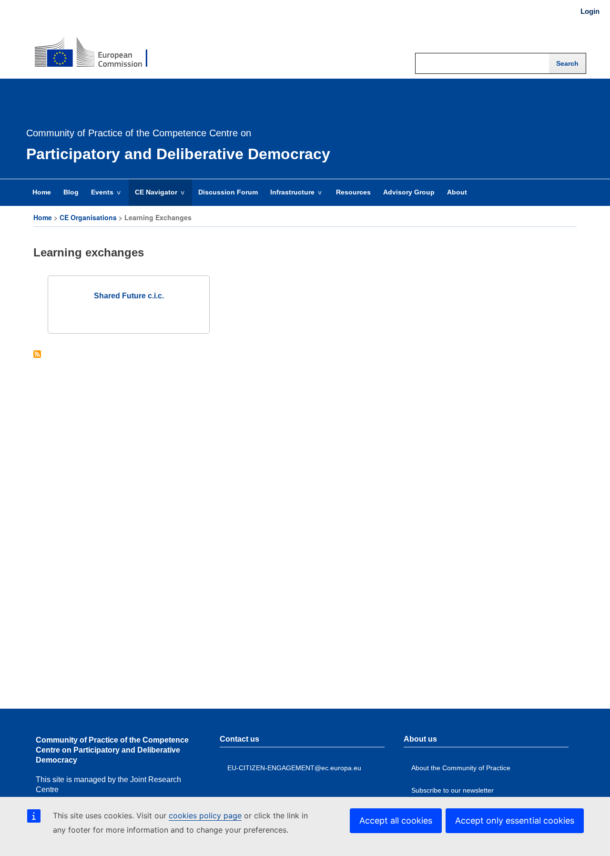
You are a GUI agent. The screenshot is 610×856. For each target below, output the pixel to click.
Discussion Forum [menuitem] (228, 192)
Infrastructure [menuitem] (289, 196)
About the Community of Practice (460, 768)
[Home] (91, 46)
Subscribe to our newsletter (452, 790)
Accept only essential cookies (514, 820)
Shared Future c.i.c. (129, 296)
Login (590, 11)
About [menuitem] (457, 192)
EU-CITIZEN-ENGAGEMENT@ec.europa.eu (294, 768)
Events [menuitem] (99, 196)
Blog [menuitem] (71, 192)
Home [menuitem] (41, 192)
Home (42, 217)
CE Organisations (88, 217)
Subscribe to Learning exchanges (37, 354)
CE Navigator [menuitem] (153, 196)
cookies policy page (205, 815)
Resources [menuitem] (353, 192)
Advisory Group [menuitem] (409, 192)
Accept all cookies (395, 820)
